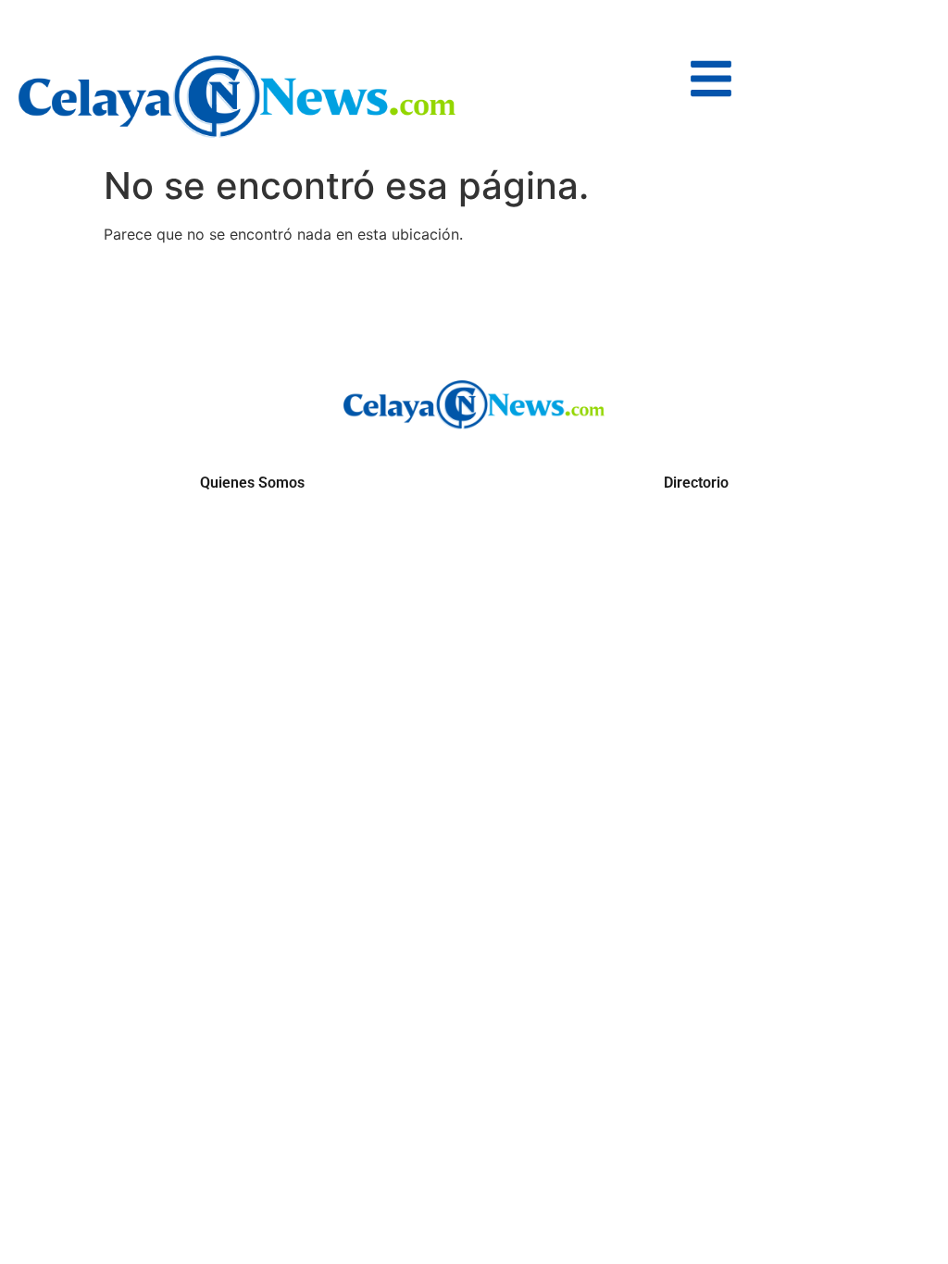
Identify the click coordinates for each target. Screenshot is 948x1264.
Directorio (696, 482)
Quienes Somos (252, 482)
